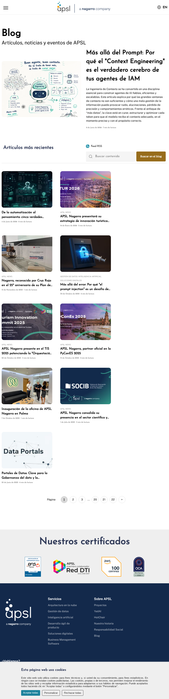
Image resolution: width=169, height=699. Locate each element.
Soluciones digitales (60, 633)
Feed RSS (96, 146)
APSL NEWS (65, 212)
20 (95, 499)
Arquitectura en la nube (62, 605)
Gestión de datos (58, 611)
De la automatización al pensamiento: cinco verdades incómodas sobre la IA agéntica (24, 215)
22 (113, 499)
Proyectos (100, 605)
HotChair (99, 617)
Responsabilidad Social (108, 629)
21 (104, 499)
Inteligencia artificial (60, 617)
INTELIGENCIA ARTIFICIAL (89, 277)
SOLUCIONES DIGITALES (71, 281)
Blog (97, 635)
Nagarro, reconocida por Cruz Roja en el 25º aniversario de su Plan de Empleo (26, 283)
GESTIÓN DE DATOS (69, 277)
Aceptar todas (30, 692)
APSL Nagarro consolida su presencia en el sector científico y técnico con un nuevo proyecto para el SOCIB (85, 415)
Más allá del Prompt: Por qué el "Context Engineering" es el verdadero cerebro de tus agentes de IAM (125, 66)
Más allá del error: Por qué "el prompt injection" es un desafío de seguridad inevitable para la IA (84, 287)
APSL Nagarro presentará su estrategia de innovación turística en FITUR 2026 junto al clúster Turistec (84, 219)
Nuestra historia (104, 623)
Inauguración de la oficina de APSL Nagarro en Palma (27, 411)
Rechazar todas (72, 692)
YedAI (97, 611)
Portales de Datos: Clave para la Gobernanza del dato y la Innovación (24, 476)
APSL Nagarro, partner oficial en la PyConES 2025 (85, 351)
